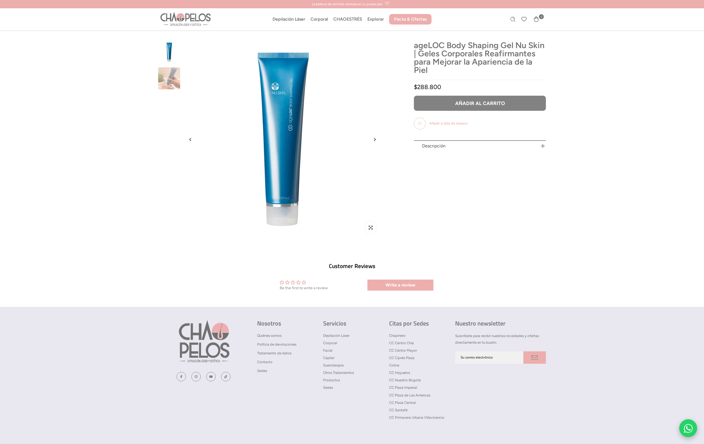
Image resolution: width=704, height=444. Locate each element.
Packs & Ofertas (410, 19)
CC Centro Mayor (403, 350)
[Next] (370, 139)
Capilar (328, 358)
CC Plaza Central (402, 403)
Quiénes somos (269, 335)
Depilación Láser (289, 19)
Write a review (400, 285)
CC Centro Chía (401, 343)
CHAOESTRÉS (347, 19)
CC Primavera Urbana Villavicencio (416, 417)
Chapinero (397, 335)
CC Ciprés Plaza (401, 358)
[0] (536, 19)
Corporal (319, 19)
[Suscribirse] (534, 357)
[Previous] (194, 139)
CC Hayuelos (399, 373)
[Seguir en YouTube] (211, 376)
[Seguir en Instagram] (196, 376)
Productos (331, 380)
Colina (394, 365)
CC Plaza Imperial (403, 387)
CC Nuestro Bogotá (405, 380)
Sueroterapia (333, 365)
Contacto (265, 362)
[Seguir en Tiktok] (225, 376)
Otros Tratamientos (338, 373)
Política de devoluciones (276, 344)
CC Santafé (398, 410)
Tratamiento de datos (274, 353)
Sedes (262, 371)
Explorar (375, 19)
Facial (327, 350)
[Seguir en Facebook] (181, 376)
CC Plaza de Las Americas (409, 395)
